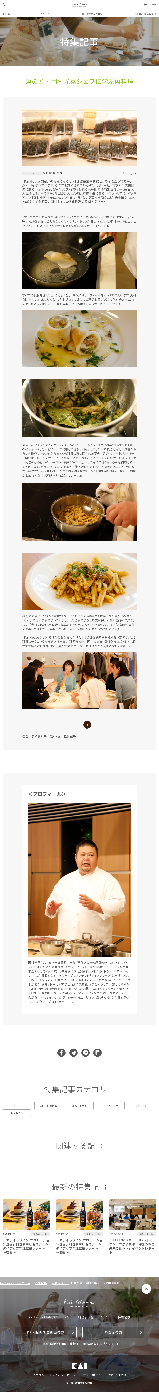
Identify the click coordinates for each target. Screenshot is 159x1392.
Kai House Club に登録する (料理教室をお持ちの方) (79, 1344)
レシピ (6, 13)
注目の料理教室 (48, 1105)
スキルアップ (142, 1105)
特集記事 (41, 1283)
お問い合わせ (117, 1375)
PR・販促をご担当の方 (93, 13)
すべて (17, 1105)
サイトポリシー (93, 1375)
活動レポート (79, 1105)
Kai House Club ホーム (15, 1283)
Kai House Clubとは (145, 13)
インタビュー (110, 1105)
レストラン (17, 1113)
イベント (45, 13)
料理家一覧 (86, 1317)
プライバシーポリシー (63, 1375)
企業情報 (38, 1375)
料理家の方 (113, 1332)
